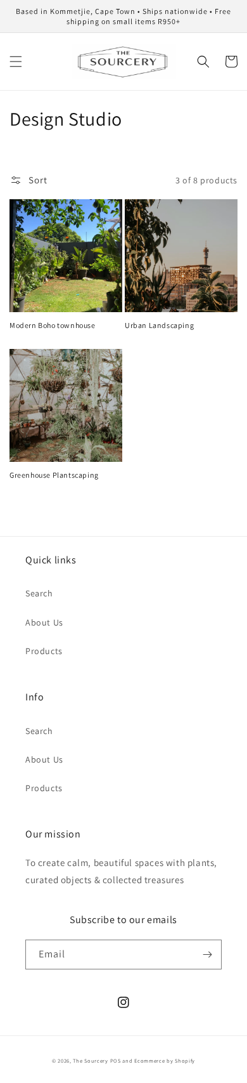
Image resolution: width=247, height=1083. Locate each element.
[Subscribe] (207, 954)
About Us (44, 622)
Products (44, 651)
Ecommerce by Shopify (164, 1060)
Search (39, 593)
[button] (16, 61)
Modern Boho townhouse (53, 325)
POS (115, 1060)
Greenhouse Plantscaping (54, 475)
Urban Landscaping (159, 325)
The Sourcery (91, 1060)
